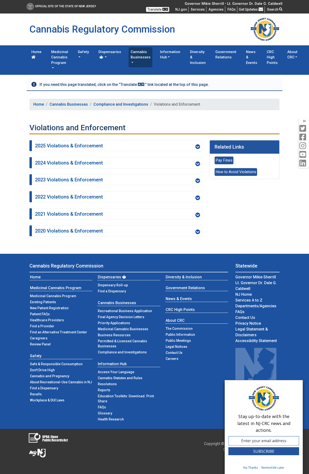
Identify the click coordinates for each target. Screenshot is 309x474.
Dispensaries (109, 277)
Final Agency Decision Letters (121, 317)
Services (198, 9)
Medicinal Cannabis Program (55, 288)
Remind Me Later (272, 468)
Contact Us (181, 352)
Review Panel (40, 344)
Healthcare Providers (47, 320)
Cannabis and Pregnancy (49, 376)
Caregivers (39, 338)
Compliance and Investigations (120, 104)
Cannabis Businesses (68, 104)
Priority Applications (114, 323)
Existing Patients (43, 302)
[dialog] (264, 427)
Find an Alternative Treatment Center (58, 332)
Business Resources (114, 335)
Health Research (111, 419)
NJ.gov (181, 9)
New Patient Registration (49, 308)
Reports (104, 390)
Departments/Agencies (255, 306)
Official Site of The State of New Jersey (65, 6)
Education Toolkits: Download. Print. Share (126, 398)
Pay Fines (224, 160)
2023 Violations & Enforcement (69, 180)
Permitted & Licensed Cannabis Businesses (122, 343)
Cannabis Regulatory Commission (66, 266)
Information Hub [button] (170, 55)
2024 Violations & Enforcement (69, 163)
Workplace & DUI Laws (47, 400)
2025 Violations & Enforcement (69, 146)
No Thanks (250, 468)
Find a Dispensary (44, 388)
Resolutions (107, 384)
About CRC (175, 320)
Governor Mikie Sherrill (255, 277)
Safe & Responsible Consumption (56, 364)
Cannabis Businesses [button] (140, 55)
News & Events (251, 57)
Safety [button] (83, 52)
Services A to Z (248, 300)
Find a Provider (42, 326)
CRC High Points (272, 57)
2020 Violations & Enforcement (69, 231)
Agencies (216, 9)
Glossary (105, 413)
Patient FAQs (40, 314)
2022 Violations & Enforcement (69, 197)
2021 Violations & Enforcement (69, 214)
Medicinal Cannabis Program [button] (59, 57)
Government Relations (225, 55)
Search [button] (273, 9)
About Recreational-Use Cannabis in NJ (61, 382)
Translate (154, 9)
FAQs (102, 407)
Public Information (180, 335)
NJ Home (243, 294)
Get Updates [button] (249, 9)
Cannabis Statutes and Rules (120, 378)
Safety (36, 356)
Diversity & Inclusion (198, 57)
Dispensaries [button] (109, 52)
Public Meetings (178, 341)
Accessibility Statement (256, 340)
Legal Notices (176, 347)
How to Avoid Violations (236, 172)
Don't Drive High (42, 370)
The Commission (179, 328)
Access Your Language (116, 372)
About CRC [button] (292, 55)
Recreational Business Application (125, 311)
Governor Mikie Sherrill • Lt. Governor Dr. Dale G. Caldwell (233, 3)
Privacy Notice (248, 323)
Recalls (36, 394)
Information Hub (112, 364)
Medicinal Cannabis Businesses (123, 329)
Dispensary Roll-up (113, 285)
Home (36, 52)
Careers (172, 359)
